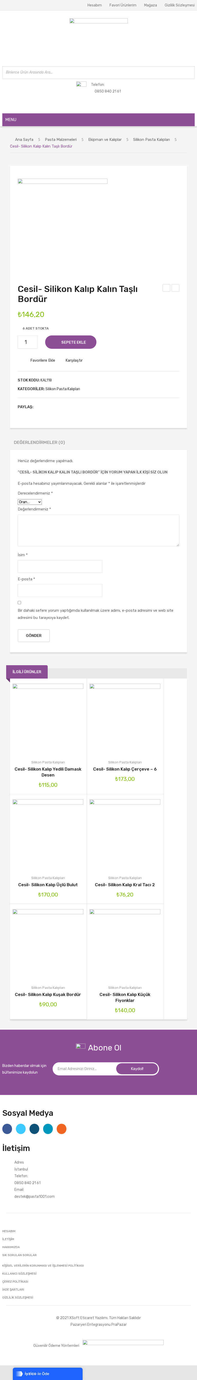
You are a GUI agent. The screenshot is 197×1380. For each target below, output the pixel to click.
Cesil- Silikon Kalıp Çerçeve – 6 (125, 769)
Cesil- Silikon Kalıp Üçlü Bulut (48, 884)
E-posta (26, 579)
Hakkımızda (11, 1247)
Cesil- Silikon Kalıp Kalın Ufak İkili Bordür (175, 289)
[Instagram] (34, 1129)
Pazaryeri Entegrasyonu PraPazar (99, 1324)
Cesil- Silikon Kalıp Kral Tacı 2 (125, 884)
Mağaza (150, 5)
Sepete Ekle (73, 342)
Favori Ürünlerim (123, 5)
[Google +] (63, 407)
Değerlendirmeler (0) (39, 442)
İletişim (8, 1239)
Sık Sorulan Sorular (19, 1255)
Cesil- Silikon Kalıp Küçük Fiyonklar (125, 997)
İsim (23, 555)
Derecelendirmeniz (35, 493)
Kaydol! (137, 1068)
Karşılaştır (74, 360)
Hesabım (94, 5)
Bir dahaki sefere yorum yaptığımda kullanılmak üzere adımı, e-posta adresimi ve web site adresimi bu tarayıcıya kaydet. (95, 614)
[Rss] (61, 1129)
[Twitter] (47, 407)
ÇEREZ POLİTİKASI (15, 1281)
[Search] (189, 73)
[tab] (39, 443)
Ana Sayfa (24, 139)
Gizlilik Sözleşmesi (180, 5)
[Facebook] (39, 407)
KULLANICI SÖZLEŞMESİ (19, 1273)
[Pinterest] (55, 407)
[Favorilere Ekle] (41, 719)
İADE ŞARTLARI (13, 1289)
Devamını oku (105, 834)
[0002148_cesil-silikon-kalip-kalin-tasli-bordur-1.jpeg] (62, 223)
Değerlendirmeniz (34, 509)
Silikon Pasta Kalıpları (151, 139)
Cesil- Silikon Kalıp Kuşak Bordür (48, 994)
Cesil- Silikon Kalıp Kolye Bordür (166, 289)
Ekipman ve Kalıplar (105, 139)
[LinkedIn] (71, 407)
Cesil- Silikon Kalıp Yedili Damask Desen (48, 772)
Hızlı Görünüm (67, 719)
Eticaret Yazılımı (93, 1318)
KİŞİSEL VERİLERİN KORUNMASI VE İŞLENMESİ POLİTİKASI (43, 1265)
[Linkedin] (48, 1129)
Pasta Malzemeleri (61, 139)
